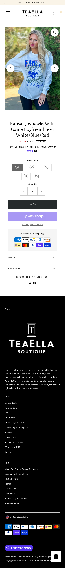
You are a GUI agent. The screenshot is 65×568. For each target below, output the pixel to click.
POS (32, 561)
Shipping (30, 277)
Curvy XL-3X (10, 437)
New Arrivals (11, 403)
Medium (33, 167)
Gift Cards (9, 452)
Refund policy (10, 557)
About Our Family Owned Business (21, 469)
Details (11, 258)
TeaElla (24, 561)
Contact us (42, 277)
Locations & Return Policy (17, 474)
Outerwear (10, 418)
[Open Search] (52, 13)
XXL (38, 176)
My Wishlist (10, 489)
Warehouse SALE (12, 447)
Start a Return (11, 479)
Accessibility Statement (16, 498)
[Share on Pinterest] (34, 284)
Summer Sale (11, 408)
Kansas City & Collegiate (16, 427)
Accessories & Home (14, 442)
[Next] (55, 68)
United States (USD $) (20, 517)
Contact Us (10, 493)
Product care (14, 268)
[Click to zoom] (55, 32)
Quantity (32, 184)
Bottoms (8, 432)
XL (28, 176)
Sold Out (32, 204)
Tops (7, 413)
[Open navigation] (8, 13)
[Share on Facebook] (30, 284)
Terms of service (24, 557)
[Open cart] (58, 13)
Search (8, 484)
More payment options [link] (32, 224)
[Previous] (10, 68)
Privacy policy (38, 557)
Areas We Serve (12, 503)
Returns (20, 277)
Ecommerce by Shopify (48, 561)
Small (19, 167)
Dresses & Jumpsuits (14, 423)
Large (48, 167)
